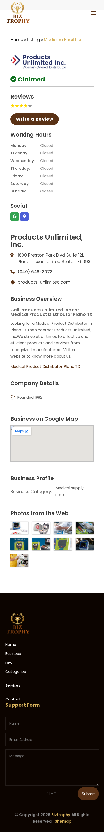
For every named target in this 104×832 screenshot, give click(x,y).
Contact (13, 699)
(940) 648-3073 (35, 272)
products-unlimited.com (44, 282)
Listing (33, 40)
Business (13, 653)
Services (12, 685)
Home (16, 40)
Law (8, 662)
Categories (15, 671)
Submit (88, 793)
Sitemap (63, 821)
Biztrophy (60, 814)
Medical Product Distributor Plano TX (45, 366)
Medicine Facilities (63, 40)
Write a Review (34, 119)
